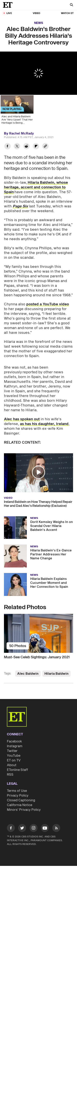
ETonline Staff (17, 770)
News (38, 23)
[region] (38, 73)
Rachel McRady (21, 133)
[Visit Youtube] (45, 828)
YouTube (13, 755)
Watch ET (67, 13)
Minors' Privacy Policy (24, 809)
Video (36, 13)
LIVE (9, 13)
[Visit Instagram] (34, 828)
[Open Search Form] (71, 5)
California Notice (19, 805)
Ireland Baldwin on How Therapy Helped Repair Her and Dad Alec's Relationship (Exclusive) (38, 504)
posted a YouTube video (47, 304)
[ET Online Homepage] (9, 5)
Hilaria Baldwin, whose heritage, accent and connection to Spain (36, 187)
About (11, 765)
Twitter (12, 751)
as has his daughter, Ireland (44, 424)
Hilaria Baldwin (56, 674)
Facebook (14, 741)
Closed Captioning (21, 800)
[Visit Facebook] (11, 828)
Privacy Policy (17, 795)
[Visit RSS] (56, 828)
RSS (10, 774)
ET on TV (14, 760)
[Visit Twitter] (22, 828)
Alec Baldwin (27, 674)
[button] (38, 472)
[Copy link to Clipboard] (45, 147)
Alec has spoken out (22, 419)
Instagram (14, 746)
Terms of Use (17, 790)
